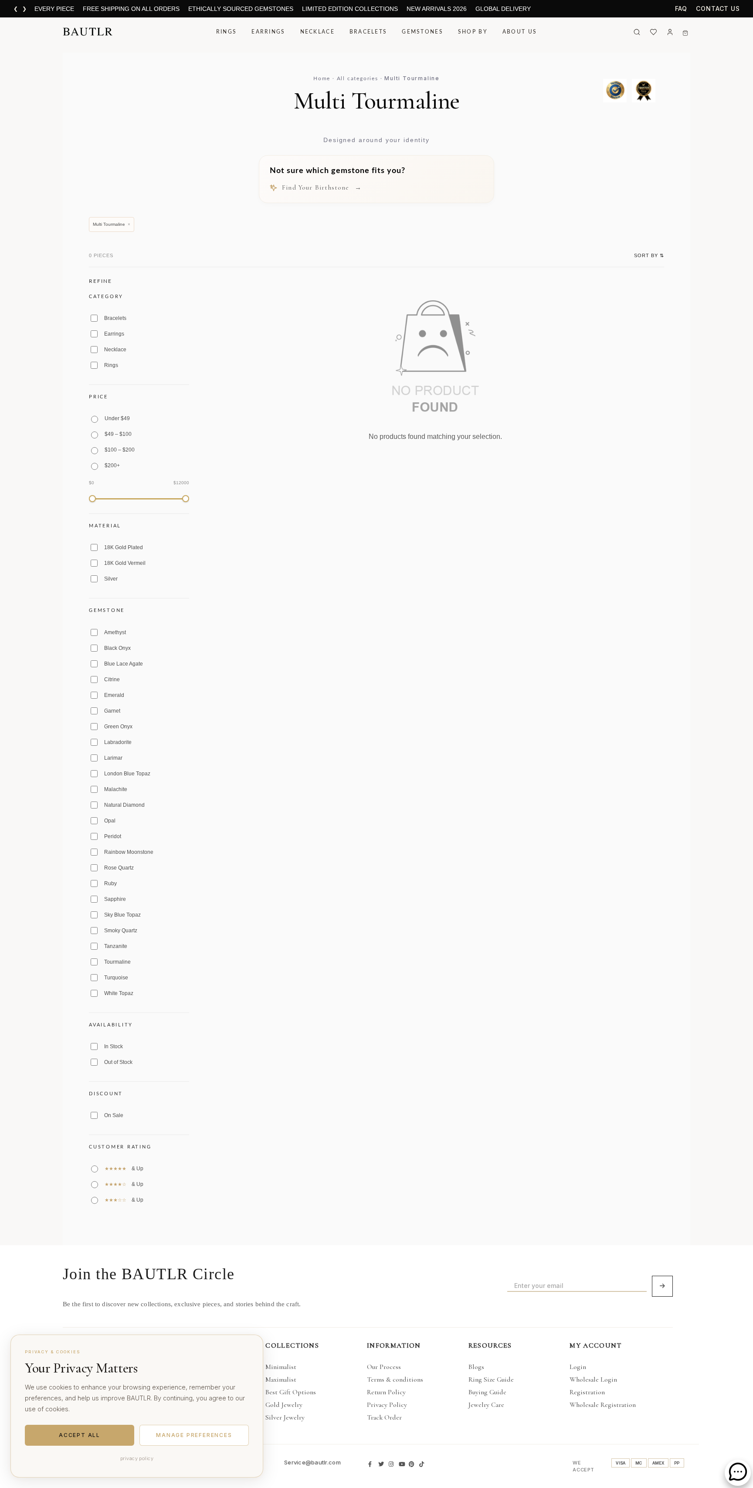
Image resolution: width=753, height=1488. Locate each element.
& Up (124, 1168)
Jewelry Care (486, 1404)
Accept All (79, 1435)
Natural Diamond (124, 805)
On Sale (113, 1115)
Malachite (115, 789)
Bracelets (115, 318)
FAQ (681, 8)
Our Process (384, 1366)
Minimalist (280, 1366)
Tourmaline (117, 962)
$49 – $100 (118, 434)
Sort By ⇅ (649, 255)
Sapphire (115, 899)
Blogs (476, 1366)
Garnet (112, 711)
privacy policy (136, 1458)
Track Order (384, 1417)
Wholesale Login (593, 1379)
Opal (109, 821)
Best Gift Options (290, 1392)
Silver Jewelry (285, 1417)
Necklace (115, 350)
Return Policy (386, 1392)
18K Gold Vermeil (125, 563)
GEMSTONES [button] (422, 31)
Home (321, 78)
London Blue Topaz (127, 774)
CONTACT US (718, 8)
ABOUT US (519, 31)
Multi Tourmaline (111, 224)
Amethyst (115, 632)
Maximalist (280, 1379)
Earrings (114, 334)
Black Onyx (117, 648)
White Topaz (118, 993)
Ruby (110, 883)
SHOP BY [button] (473, 31)
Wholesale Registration (603, 1404)
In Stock (113, 1046)
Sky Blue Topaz (122, 915)
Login (578, 1366)
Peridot (112, 836)
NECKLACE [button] (317, 31)
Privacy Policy (387, 1404)
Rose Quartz (119, 868)
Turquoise (116, 978)
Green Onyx (118, 727)
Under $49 (117, 418)
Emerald (114, 695)
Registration (587, 1392)
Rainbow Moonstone (128, 852)
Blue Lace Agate (123, 664)
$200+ (112, 465)
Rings (111, 365)
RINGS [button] (226, 31)
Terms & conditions (395, 1379)
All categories (357, 78)
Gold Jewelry (283, 1404)
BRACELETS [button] (368, 31)
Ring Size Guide (491, 1379)
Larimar (113, 758)
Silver (111, 579)
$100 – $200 (120, 450)
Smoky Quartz (120, 930)
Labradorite (118, 742)
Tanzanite (115, 946)
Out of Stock (118, 1062)
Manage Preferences (194, 1435)
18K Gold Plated (123, 547)
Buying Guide (487, 1392)
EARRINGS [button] (268, 31)
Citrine (112, 679)
